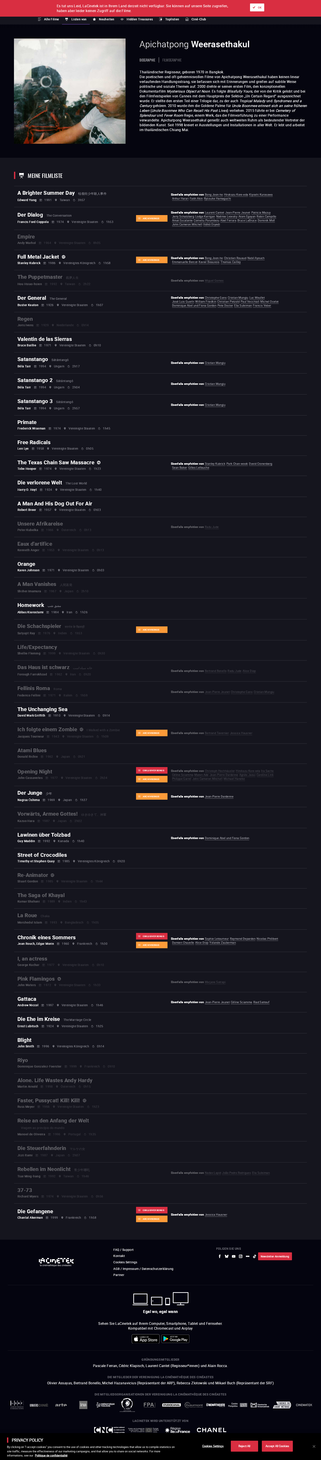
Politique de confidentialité (51, 1455)
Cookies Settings (213, 1446)
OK (260, 7)
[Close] (314, 1446)
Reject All (244, 1446)
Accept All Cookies (277, 1446)
